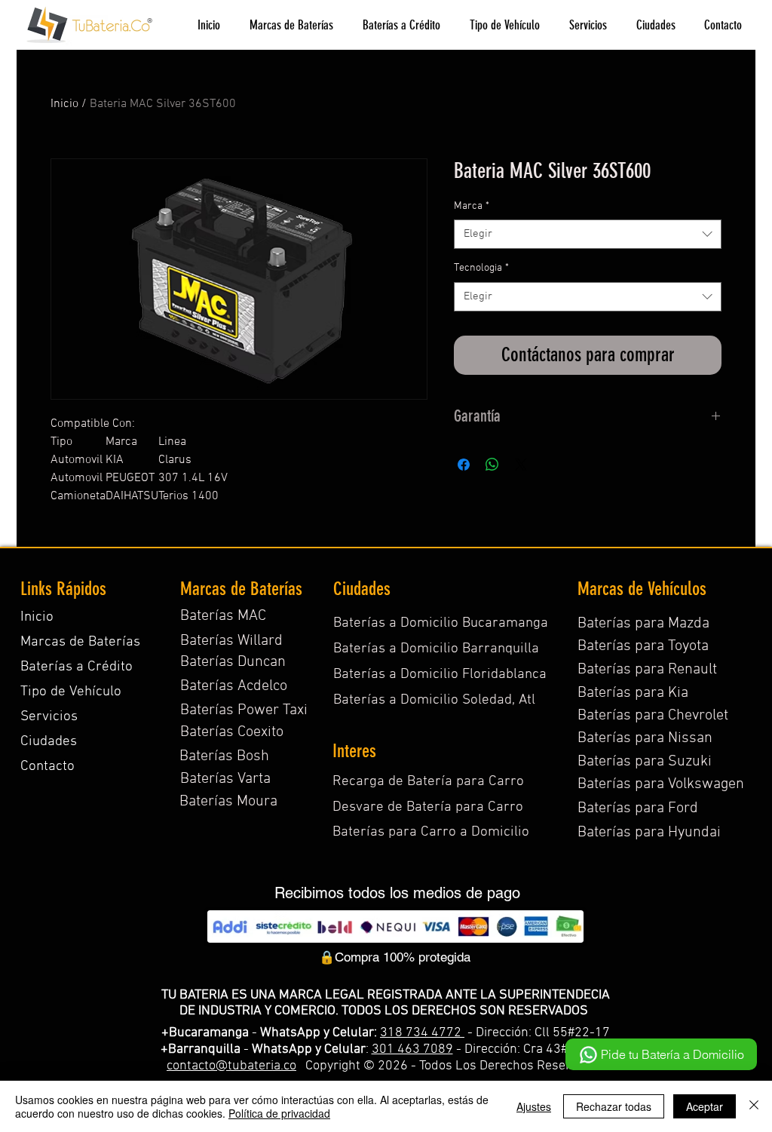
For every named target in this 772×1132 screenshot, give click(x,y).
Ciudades (48, 741)
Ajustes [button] (533, 1106)
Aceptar (704, 1106)
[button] (291, 25)
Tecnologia (481, 268)
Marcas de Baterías (80, 642)
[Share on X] (521, 465)
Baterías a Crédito (76, 667)
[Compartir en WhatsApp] (492, 465)
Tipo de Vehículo (70, 692)
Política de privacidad (279, 1113)
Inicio (64, 104)
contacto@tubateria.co (231, 1066)
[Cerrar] (754, 1106)
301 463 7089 (412, 1049)
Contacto (47, 766)
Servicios (49, 717)
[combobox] (587, 234)
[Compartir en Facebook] (464, 465)
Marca (471, 206)
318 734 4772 (422, 1033)
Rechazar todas (613, 1106)
